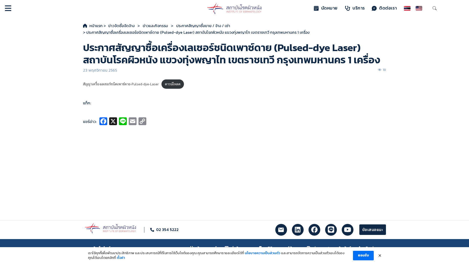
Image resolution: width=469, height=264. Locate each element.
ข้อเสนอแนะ (372, 229)
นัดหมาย (329, 8)
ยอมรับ (363, 255)
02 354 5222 (167, 229)
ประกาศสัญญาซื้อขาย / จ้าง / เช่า (203, 26)
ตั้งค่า (121, 257)
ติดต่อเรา (388, 8)
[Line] (123, 121)
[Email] (133, 121)
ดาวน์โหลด (173, 84)
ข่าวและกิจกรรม (155, 26)
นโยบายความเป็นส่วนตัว (262, 253)
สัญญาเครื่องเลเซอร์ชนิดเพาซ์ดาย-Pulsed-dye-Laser (121, 84)
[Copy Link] (142, 121)
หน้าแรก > (97, 26)
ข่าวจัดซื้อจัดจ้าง (121, 26)
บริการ (358, 8)
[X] (113, 121)
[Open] (8, 8)
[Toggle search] (434, 8)
